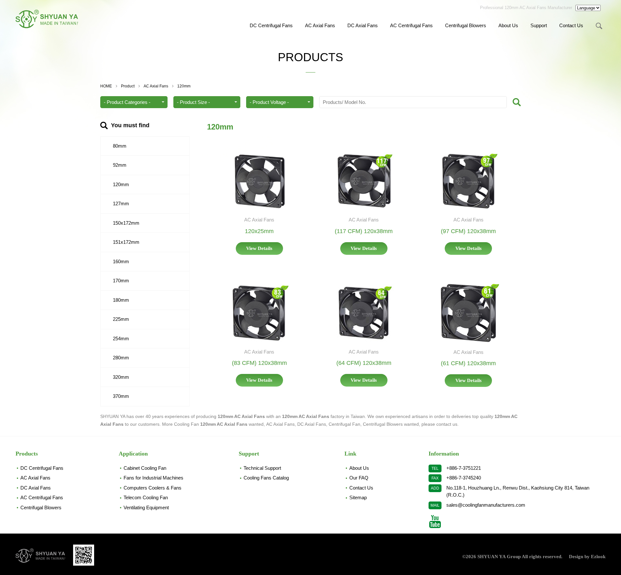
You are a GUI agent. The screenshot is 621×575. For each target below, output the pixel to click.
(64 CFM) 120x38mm (363, 363)
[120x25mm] (259, 181)
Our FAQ (358, 477)
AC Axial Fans (320, 25)
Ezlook (598, 556)
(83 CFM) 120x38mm (259, 363)
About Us (508, 25)
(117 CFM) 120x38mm (364, 231)
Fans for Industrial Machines (153, 477)
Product (128, 86)
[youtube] (435, 521)
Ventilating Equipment (146, 507)
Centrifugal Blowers (465, 25)
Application (133, 453)
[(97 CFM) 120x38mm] (468, 181)
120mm (184, 86)
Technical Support (262, 468)
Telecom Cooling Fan (146, 497)
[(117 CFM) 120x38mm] (364, 181)
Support (538, 25)
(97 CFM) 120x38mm (468, 231)
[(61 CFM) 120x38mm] (468, 313)
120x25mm (259, 231)
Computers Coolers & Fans (152, 487)
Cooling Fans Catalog (266, 477)
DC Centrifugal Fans (271, 25)
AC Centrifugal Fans (411, 25)
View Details (259, 248)
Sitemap (358, 497)
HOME (106, 86)
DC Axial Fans (362, 25)
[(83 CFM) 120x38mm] (259, 313)
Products (27, 453)
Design (576, 556)
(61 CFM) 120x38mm (468, 363)
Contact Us (571, 25)
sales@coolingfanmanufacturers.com (485, 505)
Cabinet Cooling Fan (145, 468)
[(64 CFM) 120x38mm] (364, 313)
